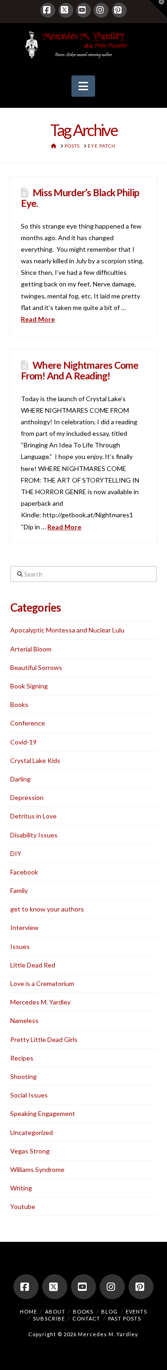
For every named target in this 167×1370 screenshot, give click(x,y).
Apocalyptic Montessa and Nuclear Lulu (67, 630)
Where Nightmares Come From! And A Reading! (79, 370)
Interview (24, 927)
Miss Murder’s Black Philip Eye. (80, 197)
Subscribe (49, 1318)
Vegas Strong (30, 1151)
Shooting (23, 1076)
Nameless (24, 1020)
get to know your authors (47, 909)
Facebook (24, 872)
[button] (83, 86)
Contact (86, 1318)
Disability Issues (34, 835)
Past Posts (124, 1318)
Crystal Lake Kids (35, 760)
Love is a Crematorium (42, 983)
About (55, 1311)
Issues (20, 946)
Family (19, 890)
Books (19, 704)
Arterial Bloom (30, 649)
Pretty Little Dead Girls (43, 1039)
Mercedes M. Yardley (40, 1002)
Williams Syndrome (37, 1169)
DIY (15, 853)
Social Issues (29, 1095)
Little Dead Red (32, 965)
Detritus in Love (33, 816)
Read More (38, 319)
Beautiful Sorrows (36, 667)
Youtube (22, 1206)
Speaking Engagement (42, 1113)
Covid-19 (23, 742)
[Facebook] (47, 10)
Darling (20, 779)
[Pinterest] (119, 10)
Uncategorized (31, 1132)
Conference (27, 723)
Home (28, 1311)
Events (136, 1311)
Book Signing (29, 686)
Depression (27, 797)
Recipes (21, 1058)
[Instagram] (101, 10)
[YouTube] (83, 10)
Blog (109, 1311)
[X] (65, 10)
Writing (21, 1188)
